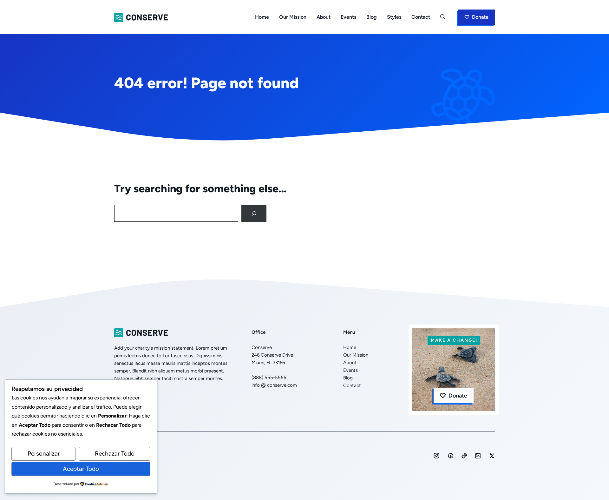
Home (262, 17)
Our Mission (292, 17)
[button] (442, 17)
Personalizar (44, 453)
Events (348, 17)
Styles (394, 17)
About (324, 17)
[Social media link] (436, 455)
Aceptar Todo (81, 468)
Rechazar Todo (114, 453)
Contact (420, 17)
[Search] (253, 213)
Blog (371, 17)
